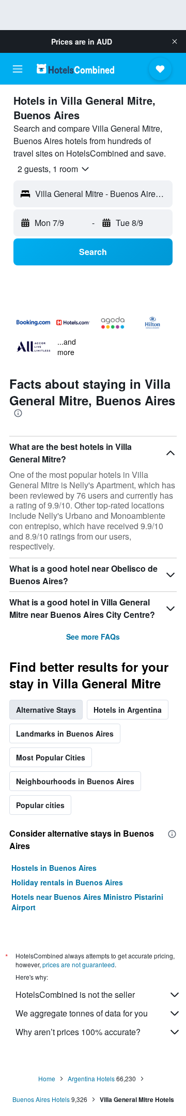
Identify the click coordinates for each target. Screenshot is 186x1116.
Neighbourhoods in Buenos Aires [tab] (75, 781)
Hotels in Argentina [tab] (128, 709)
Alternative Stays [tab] (46, 709)
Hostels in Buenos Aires (54, 868)
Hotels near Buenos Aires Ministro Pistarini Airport (87, 902)
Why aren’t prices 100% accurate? (78, 1032)
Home (46, 1078)
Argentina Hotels (91, 1078)
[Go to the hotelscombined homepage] (75, 69)
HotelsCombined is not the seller (75, 994)
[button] (174, 41)
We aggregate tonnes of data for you (82, 1013)
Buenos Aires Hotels (41, 1099)
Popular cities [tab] (40, 805)
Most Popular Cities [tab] (50, 757)
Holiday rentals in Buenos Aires (67, 882)
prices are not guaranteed (78, 964)
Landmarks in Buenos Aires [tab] (65, 733)
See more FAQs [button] (93, 636)
